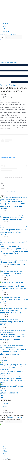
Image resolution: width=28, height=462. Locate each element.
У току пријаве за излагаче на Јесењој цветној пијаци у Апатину (13, 232)
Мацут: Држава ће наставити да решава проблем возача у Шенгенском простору (13, 351)
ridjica (17, 191)
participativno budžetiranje (9, 191)
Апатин (3, 390)
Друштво (4, 85)
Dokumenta (18, 417)
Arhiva (10, 417)
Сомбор (12, 85)
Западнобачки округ (9, 393)
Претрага (2, 37)
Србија (3, 395)
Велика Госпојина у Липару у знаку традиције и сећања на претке (13, 288)
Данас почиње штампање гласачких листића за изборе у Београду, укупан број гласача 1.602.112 (13, 366)
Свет (2, 397)
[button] (14, 182)
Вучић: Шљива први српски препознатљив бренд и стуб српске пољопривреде (12, 336)
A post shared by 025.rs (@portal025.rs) (14, 177)
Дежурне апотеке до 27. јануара (11, 386)
